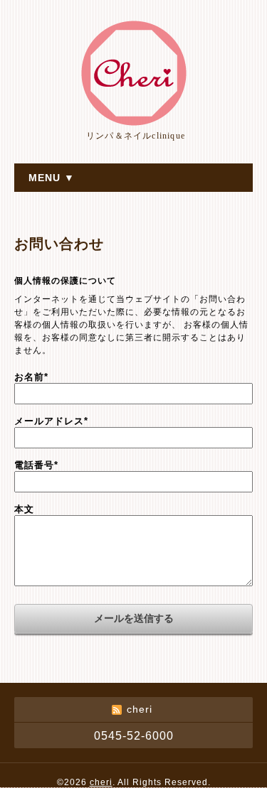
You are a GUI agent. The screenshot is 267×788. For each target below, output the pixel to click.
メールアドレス (51, 421)
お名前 (31, 377)
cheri (101, 782)
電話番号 (36, 465)
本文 (24, 509)
